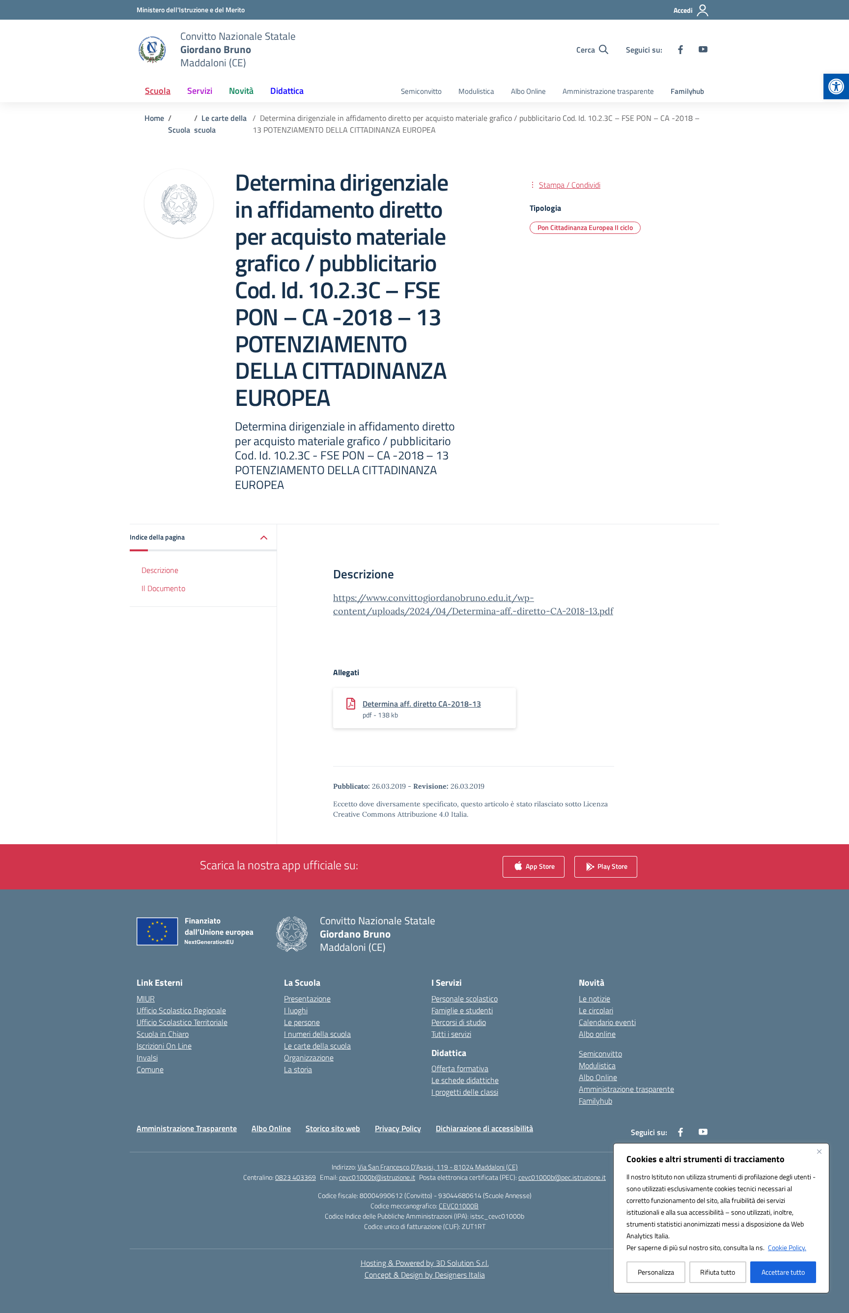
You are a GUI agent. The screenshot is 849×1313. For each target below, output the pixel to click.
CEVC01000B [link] (459, 1205)
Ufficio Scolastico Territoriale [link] (182, 1022)
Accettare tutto (783, 1272)
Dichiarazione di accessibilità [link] (484, 1128)
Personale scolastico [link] (464, 998)
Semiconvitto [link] (421, 91)
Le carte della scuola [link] (317, 1046)
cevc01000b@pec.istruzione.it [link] (562, 1177)
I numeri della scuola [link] (317, 1034)
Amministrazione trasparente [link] (608, 91)
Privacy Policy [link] (398, 1128)
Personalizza (656, 1272)
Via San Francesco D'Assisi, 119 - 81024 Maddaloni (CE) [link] (438, 1167)
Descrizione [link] (160, 570)
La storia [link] (298, 1069)
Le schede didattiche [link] (465, 1080)
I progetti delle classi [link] (464, 1092)
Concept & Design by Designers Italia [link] (425, 1275)
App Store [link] (539, 865)
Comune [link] (150, 1069)
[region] (721, 1218)
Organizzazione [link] (309, 1057)
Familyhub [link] (687, 91)
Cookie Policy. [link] (787, 1247)
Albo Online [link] (528, 91)
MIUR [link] (146, 998)
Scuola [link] (157, 90)
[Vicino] (819, 1151)
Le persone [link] (302, 1022)
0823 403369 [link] (295, 1177)
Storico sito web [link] (333, 1128)
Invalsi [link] (147, 1057)
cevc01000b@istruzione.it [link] (377, 1177)
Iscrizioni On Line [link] (164, 1046)
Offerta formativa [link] (459, 1068)
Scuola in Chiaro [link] (163, 1034)
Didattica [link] (287, 90)
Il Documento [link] (163, 588)
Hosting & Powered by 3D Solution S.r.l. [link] (425, 1263)
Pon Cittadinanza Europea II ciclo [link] (585, 227)
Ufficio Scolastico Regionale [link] (181, 1010)
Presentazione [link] (307, 998)
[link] (836, 86)
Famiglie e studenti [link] (462, 1010)
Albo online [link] (597, 1034)
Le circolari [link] (596, 1010)
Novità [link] (241, 90)
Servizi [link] (199, 90)
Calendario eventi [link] (607, 1022)
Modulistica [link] (476, 91)
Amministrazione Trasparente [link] (187, 1128)
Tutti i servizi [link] (451, 1034)
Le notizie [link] (594, 998)
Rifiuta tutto (717, 1272)
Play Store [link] (611, 865)
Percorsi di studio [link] (458, 1022)
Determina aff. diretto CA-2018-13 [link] (422, 704)
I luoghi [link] (296, 1010)
